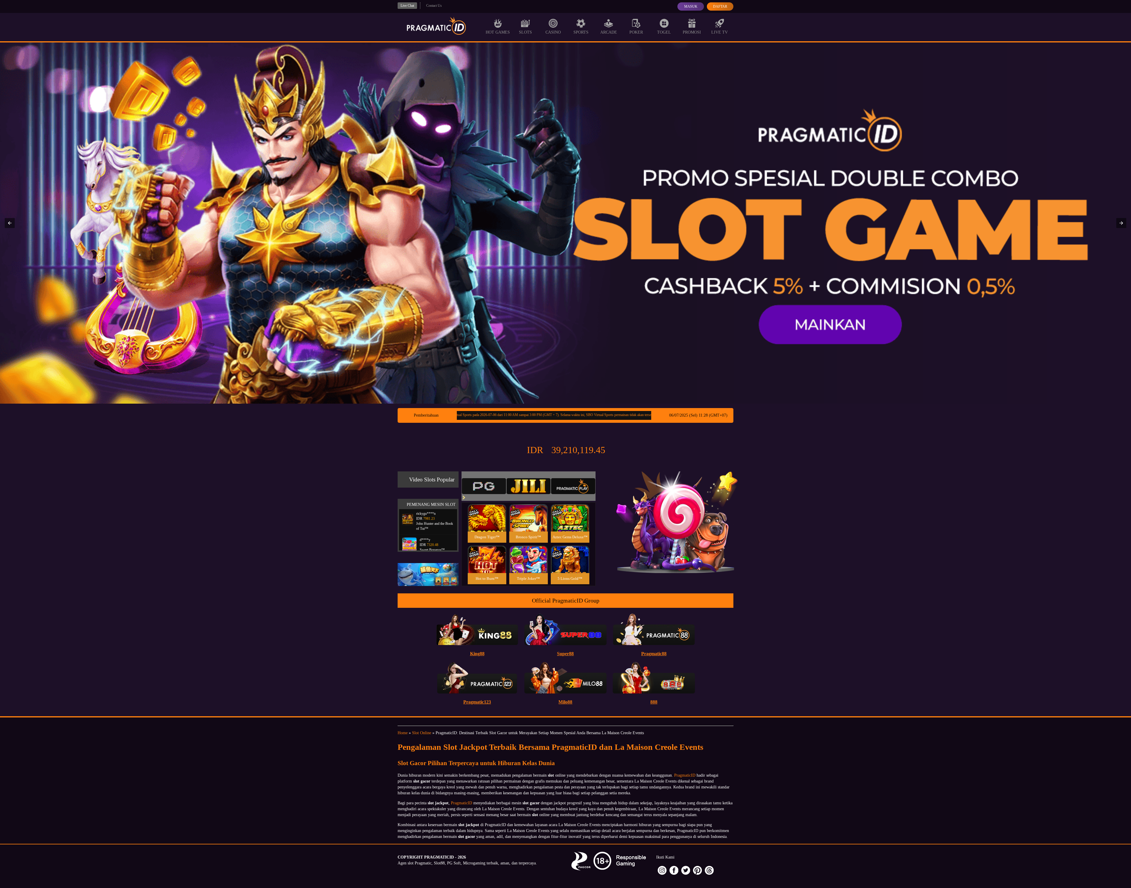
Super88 (565, 653)
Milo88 (565, 702)
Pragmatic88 (654, 653)
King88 (477, 653)
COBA (486, 511)
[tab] (484, 486)
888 (653, 702)
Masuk (690, 6)
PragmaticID (684, 775)
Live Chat (407, 6)
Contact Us (434, 6)
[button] (10, 223)
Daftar (720, 6)
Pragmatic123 (477, 702)
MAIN (487, 524)
